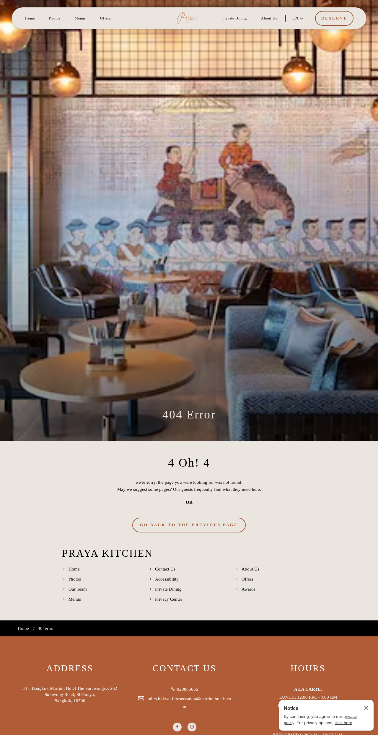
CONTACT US (184, 668)
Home (30, 18)
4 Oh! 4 (189, 462)
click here (343, 722)
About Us (269, 18)
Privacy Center (168, 599)
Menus (80, 18)
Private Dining (234, 18)
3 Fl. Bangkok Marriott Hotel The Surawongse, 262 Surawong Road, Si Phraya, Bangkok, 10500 (69, 694)
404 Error (189, 414)
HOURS (308, 668)
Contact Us (165, 569)
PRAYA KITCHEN (107, 553)
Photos (55, 18)
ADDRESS (69, 668)
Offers (105, 18)
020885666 (187, 689)
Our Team (78, 589)
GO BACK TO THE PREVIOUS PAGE (189, 525)
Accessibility (167, 579)
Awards (248, 589)
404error (46, 628)
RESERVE (334, 18)
